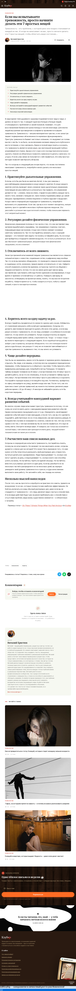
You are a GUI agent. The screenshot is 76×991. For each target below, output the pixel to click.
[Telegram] (59, 574)
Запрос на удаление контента (11, 975)
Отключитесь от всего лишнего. (21, 96)
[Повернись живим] (71, 982)
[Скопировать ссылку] (69, 574)
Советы (24, 565)
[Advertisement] (38, 301)
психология (15, 565)
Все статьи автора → (15, 692)
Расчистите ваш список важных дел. (23, 108)
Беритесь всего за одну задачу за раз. (23, 99)
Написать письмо (7, 957)
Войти (52, 594)
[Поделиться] (69, 40)
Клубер (68, 505)
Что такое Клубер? (7, 954)
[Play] (63, 2)
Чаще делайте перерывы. (19, 102)
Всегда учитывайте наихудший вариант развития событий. (31, 105)
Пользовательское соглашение (11, 960)
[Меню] (2, 6)
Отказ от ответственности (10, 966)
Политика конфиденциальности (11, 969)
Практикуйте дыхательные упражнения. (24, 90)
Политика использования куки (11, 972)
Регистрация (62, 594)
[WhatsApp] (64, 574)
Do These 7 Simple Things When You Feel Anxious (42, 505)
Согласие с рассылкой (8, 963)
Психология (9, 13)
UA (2, 1)
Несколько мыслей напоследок (21, 112)
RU (5, 1)
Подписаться (38, 894)
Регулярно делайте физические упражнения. (26, 93)
